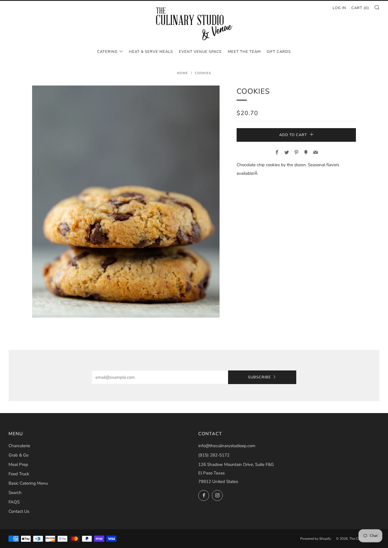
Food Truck (19, 474)
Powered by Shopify (315, 538)
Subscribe (259, 377)
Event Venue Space (200, 51)
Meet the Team (244, 51)
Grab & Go (18, 455)
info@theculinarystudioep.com (226, 446)
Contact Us (19, 511)
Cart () (360, 8)
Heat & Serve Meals (151, 51)
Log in (339, 8)
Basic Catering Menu (28, 483)
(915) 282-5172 (214, 455)
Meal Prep (18, 464)
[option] (126, 202)
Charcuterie (19, 446)
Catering (107, 51)
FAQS (14, 502)
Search (15, 492)
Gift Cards (279, 51)
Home (182, 73)
